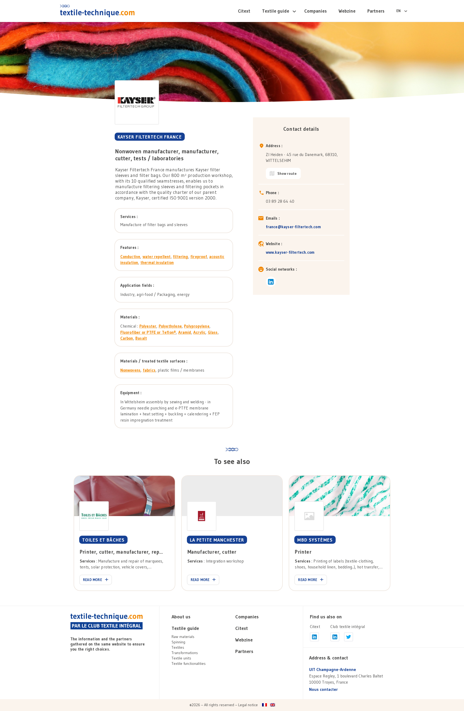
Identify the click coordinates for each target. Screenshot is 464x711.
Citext (244, 11)
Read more (92, 580)
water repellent (157, 256)
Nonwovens (130, 370)
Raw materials (183, 636)
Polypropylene (196, 326)
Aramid (184, 332)
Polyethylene (170, 326)
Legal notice (248, 704)
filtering (180, 256)
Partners (376, 11)
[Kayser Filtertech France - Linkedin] (271, 282)
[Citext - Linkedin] (314, 636)
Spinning (178, 642)
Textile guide (275, 11)
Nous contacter (323, 689)
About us (181, 617)
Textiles (178, 647)
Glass (213, 332)
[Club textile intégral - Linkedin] (334, 636)
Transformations (185, 652)
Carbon (126, 338)
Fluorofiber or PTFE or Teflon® (148, 332)
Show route (287, 173)
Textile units (181, 658)
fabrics (149, 370)
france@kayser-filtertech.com (293, 226)
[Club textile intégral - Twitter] (348, 636)
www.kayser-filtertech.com (290, 252)
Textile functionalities (189, 663)
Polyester (148, 326)
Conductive (130, 256)
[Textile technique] (106, 621)
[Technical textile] (97, 11)
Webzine (347, 11)
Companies (315, 11)
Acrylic (199, 332)
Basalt (141, 338)
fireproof (198, 256)
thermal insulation (157, 262)
